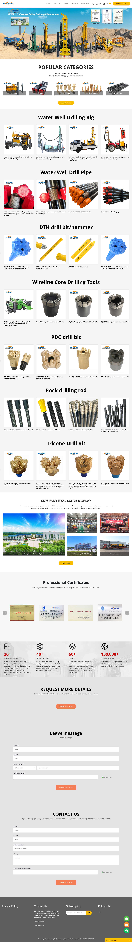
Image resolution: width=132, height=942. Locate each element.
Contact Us (85, 4)
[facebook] (99, 912)
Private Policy (10, 906)
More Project (66, 563)
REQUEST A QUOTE (121, 4)
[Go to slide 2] (64, 56)
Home (48, 4)
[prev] (5, 613)
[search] (93, 4)
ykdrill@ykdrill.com (39, 921)
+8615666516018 (39, 926)
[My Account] (104, 4)
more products (66, 103)
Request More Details (66, 706)
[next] (127, 613)
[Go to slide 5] (69, 56)
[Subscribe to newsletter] (89, 913)
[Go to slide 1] (62, 56)
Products (57, 4)
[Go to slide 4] (67, 56)
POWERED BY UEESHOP (87, 939)
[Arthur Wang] (126, 919)
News (66, 4)
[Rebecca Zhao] (126, 924)
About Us (74, 4)
